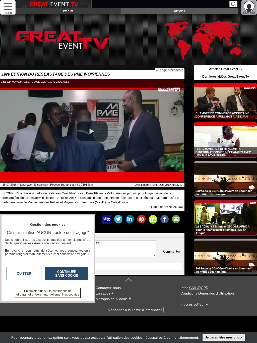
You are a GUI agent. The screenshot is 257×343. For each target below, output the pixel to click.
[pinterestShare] (141, 219)
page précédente (171, 70)
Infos (194, 288)
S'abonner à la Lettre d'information (135, 310)
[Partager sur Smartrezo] (107, 219)
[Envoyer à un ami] (176, 219)
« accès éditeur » (194, 304)
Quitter (24, 273)
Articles (179, 11)
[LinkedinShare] (130, 219)
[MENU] (8, 7)
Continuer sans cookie (66, 273)
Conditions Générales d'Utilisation (207, 293)
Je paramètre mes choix (223, 337)
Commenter (171, 251)
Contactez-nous (108, 288)
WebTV (68, 11)
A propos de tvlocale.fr (113, 299)
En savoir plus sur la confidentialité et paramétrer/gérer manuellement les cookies (47, 292)
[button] (92, 131)
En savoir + (104, 293)
